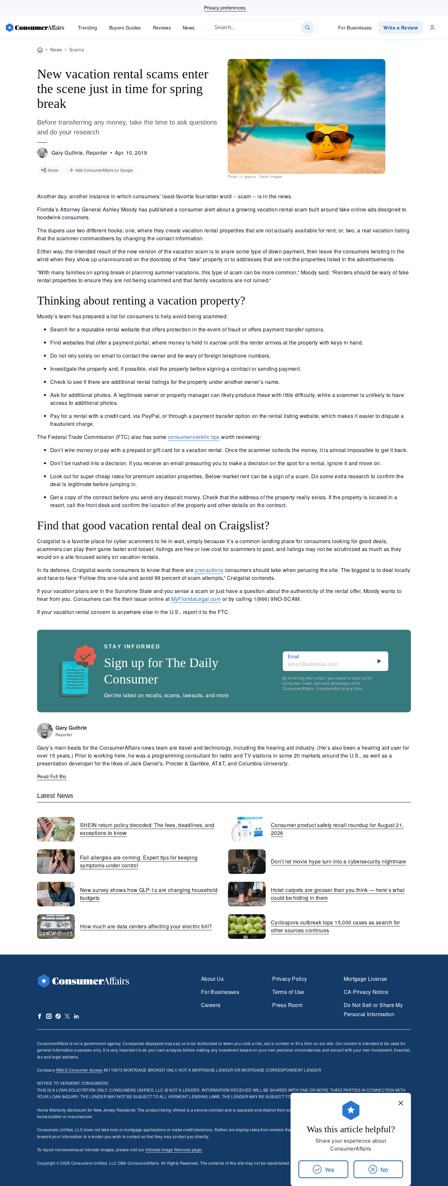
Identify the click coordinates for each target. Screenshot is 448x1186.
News (188, 27)
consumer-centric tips (194, 437)
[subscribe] (379, 661)
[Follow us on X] (67, 1016)
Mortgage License (365, 978)
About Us (212, 978)
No (384, 1169)
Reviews (162, 27)
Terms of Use (288, 992)
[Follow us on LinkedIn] (76, 1016)
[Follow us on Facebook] (39, 1016)
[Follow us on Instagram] (48, 1016)
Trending (87, 27)
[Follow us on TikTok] (58, 1016)
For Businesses (355, 27)
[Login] (432, 27)
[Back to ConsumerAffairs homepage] (40, 50)
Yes (329, 1169)
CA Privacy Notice (366, 992)
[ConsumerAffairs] (34, 27)
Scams (76, 49)
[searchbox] (262, 27)
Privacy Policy (289, 978)
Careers (211, 1005)
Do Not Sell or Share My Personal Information (373, 1009)
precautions (209, 570)
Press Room (287, 1005)
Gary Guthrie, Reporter (79, 152)
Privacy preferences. (225, 7)
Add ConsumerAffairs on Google (104, 170)
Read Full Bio (52, 776)
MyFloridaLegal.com (196, 599)
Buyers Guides (125, 27)
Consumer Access (79, 1070)
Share (53, 170)
